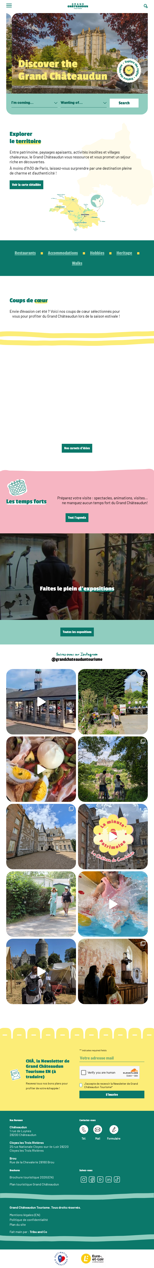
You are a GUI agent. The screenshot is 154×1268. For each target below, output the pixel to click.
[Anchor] (129, 70)
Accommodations (63, 253)
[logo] (78, 6)
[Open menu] (9, 6)
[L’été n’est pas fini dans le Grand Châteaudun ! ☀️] (113, 701)
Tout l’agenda (77, 518)
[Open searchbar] (146, 6)
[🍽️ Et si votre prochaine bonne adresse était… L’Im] (41, 769)
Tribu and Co (38, 1232)
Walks (77, 263)
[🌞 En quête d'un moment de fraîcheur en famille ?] (113, 904)
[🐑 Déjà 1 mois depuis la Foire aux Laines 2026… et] (41, 971)
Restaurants (25, 253)
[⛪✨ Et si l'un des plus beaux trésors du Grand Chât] (113, 971)
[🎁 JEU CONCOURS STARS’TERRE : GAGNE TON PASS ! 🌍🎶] (41, 836)
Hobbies (97, 253)
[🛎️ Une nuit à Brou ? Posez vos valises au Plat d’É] (41, 701)
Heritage (124, 253)
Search (124, 103)
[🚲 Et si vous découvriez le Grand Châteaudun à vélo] (113, 769)
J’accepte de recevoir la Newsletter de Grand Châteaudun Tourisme (111, 1085)
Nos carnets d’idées (77, 448)
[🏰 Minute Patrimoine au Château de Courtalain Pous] (113, 836)
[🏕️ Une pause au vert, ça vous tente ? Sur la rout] (41, 904)
